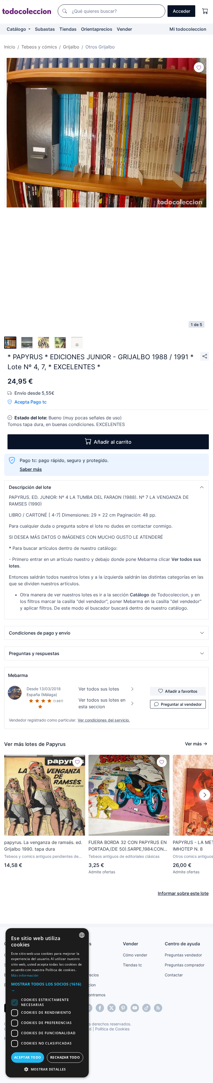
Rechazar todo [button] (65, 1057)
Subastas (45, 29)
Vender (124, 29)
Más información (25, 975)
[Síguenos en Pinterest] (123, 1008)
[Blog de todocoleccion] (158, 1008)
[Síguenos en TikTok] (146, 1008)
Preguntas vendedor (183, 955)
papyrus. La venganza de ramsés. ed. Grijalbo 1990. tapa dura (43, 846)
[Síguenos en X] (111, 1008)
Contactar (174, 974)
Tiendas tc (132, 965)
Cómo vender (135, 955)
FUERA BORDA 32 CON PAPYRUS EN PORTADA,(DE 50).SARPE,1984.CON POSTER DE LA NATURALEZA (127, 846)
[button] (106, 487)
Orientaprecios (96, 29)
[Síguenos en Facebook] (100, 1008)
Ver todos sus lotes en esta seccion (101, 703)
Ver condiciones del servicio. (104, 720)
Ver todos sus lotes (98, 689)
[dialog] (47, 1002)
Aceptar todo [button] (27, 1057)
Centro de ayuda (182, 943)
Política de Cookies (112, 1028)
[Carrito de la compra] (205, 11)
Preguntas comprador (184, 965)
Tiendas (68, 29)
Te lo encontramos (88, 994)
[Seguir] (199, 67)
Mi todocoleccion (187, 29)
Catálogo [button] (17, 29)
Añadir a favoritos (181, 691)
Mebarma (18, 675)
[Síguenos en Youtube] (135, 1008)
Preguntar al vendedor (181, 704)
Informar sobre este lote (183, 893)
